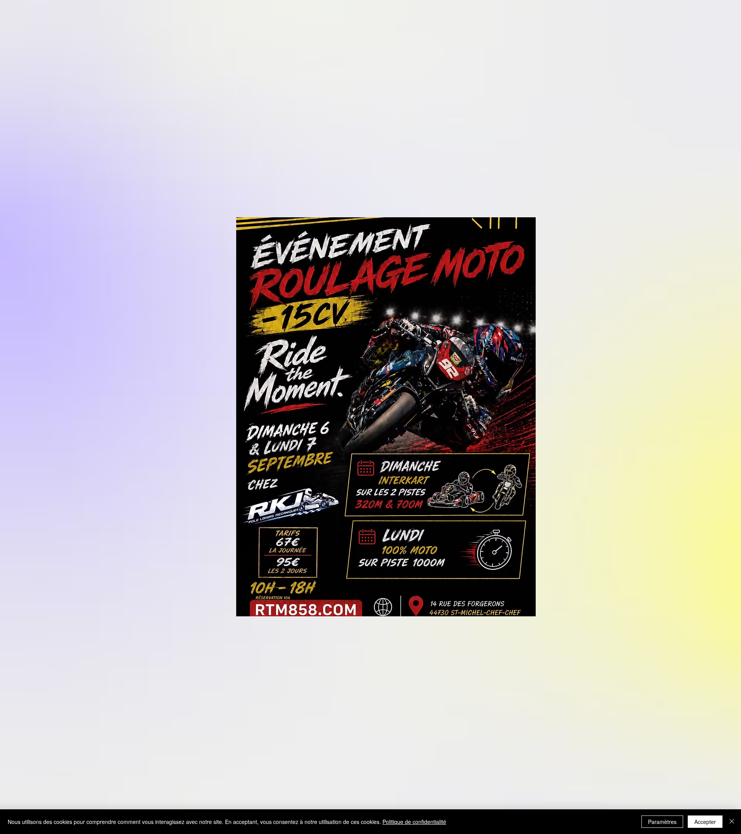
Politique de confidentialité (414, 822)
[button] (525, 224)
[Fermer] (731, 821)
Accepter (705, 822)
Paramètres (662, 822)
